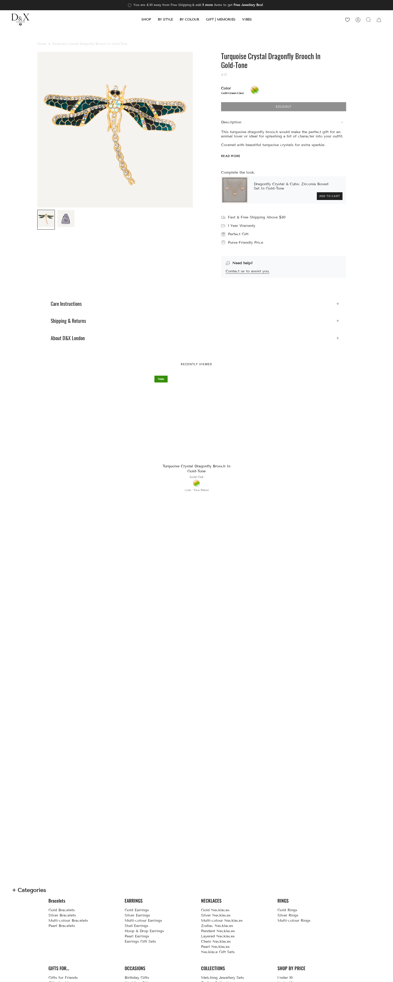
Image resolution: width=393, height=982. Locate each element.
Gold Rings (287, 910)
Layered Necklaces (218, 936)
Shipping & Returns (68, 320)
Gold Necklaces (215, 910)
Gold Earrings (137, 910)
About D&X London (68, 338)
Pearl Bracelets (61, 926)
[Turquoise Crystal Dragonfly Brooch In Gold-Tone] (196, 418)
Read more (231, 156)
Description (231, 122)
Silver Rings (287, 915)
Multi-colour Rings (293, 920)
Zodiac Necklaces (217, 926)
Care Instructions (66, 303)
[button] (146, 19)
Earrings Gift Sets (140, 941)
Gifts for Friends (63, 977)
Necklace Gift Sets (218, 952)
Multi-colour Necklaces (222, 920)
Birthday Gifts (137, 977)
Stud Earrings (136, 926)
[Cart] (379, 19)
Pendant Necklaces (218, 931)
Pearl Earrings (137, 936)
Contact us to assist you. (248, 271)
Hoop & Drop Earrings (144, 931)
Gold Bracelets (61, 910)
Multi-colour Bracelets (68, 920)
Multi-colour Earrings (143, 920)
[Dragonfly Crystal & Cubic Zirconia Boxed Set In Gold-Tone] (234, 190)
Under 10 (285, 977)
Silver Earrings (137, 915)
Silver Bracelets (62, 915)
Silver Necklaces (216, 915)
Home (42, 44)
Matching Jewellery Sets (222, 977)
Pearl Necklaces (215, 946)
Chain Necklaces (216, 941)
